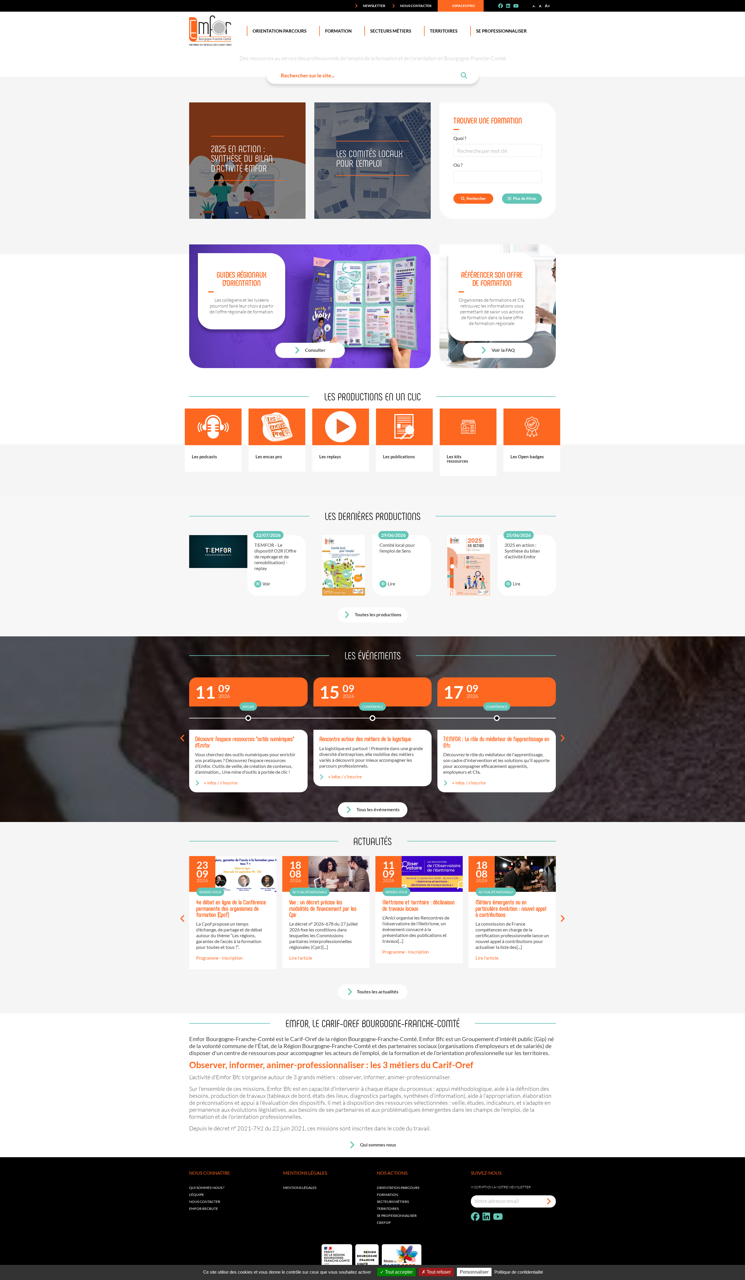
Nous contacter (416, 5)
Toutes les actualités (377, 991)
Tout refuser (438, 1272)
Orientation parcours (398, 1187)
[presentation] (182, 738)
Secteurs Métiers (390, 30)
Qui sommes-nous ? (206, 1187)
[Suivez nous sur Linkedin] (510, 6)
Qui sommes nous (377, 1144)
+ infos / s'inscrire (220, 782)
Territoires (443, 30)
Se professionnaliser (501, 30)
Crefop (384, 1222)
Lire (391, 583)
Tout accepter (398, 1272)
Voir (266, 583)
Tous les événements (378, 809)
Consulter (315, 350)
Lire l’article (300, 958)
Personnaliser (474, 1272)
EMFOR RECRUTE (203, 1208)
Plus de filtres (524, 198)
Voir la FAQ (503, 350)
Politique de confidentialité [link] (518, 1272)
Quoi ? (459, 138)
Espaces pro (463, 5)
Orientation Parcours (279, 30)
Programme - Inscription (219, 958)
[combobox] (497, 177)
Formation (338, 30)
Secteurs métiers (393, 1201)
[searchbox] (460, 176)
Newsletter (373, 5)
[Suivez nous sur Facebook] (503, 6)
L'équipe (196, 1194)
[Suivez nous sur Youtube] (518, 6)
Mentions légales (299, 1187)
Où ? (457, 165)
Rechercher (476, 198)
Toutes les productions (377, 614)
